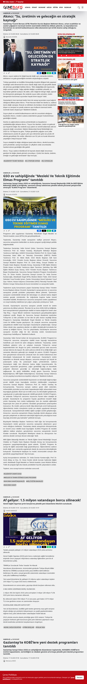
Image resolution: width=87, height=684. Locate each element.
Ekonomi (41, 7)
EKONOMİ (15, 13)
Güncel (28, 7)
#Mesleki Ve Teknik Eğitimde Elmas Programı (20, 477)
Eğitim (55, 7)
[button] (61, 55)
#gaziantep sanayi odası (12, 474)
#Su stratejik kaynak (32, 161)
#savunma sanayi (10, 485)
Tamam (79, 677)
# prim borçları (28, 627)
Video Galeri (9, 2)
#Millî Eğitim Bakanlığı (34, 481)
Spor (61, 7)
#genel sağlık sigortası (12, 627)
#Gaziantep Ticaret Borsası (13, 161)
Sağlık (49, 7)
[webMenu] (82, 7)
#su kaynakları (47, 161)
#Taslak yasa (40, 627)
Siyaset (34, 7)
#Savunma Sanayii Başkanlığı (14, 481)
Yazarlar (20, 2)
